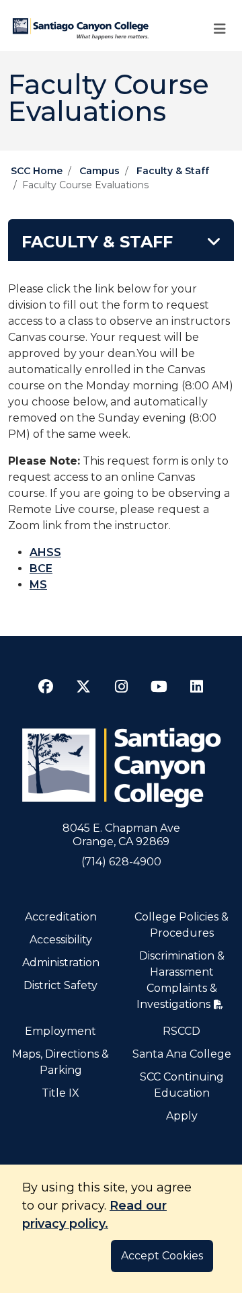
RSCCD (181, 1031)
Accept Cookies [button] (162, 1255)
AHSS (45, 552)
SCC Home (37, 171)
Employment (60, 1031)
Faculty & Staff (172, 171)
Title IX (60, 1093)
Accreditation (61, 916)
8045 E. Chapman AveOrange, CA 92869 (121, 835)
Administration (60, 962)
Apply (182, 1115)
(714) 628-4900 (121, 861)
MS (38, 584)
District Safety (60, 985)
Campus (99, 171)
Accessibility (61, 939)
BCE (41, 568)
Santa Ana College (181, 1054)
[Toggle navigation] (220, 29)
